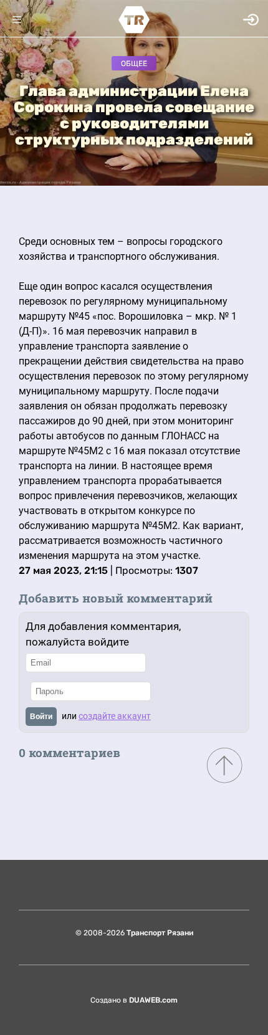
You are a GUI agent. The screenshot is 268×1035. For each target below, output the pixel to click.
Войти (41, 716)
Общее (134, 63)
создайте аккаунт (115, 716)
